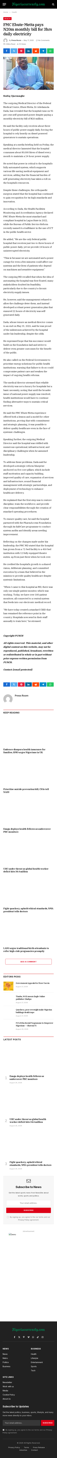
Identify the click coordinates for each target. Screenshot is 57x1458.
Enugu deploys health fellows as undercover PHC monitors (27, 1077)
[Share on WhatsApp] (50, 50)
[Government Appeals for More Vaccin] (8, 986)
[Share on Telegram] (43, 50)
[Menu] (4, 4)
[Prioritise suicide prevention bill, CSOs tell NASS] (28, 771)
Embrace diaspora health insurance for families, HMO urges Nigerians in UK (24, 751)
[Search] (53, 4)
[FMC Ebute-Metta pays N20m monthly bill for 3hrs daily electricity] (28, 73)
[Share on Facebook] (6, 50)
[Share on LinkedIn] (28, 50)
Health (7, 19)
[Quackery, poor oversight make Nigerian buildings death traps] (8, 1012)
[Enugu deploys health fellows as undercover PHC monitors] (28, 811)
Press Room (16, 40)
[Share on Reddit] (35, 50)
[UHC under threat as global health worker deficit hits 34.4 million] (28, 851)
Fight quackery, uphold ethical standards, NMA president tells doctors (30, 1163)
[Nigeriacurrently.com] (28, 4)
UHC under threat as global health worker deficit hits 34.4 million (26, 870)
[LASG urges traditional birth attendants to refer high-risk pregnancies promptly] (28, 930)
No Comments (44, 40)
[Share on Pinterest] (21, 50)
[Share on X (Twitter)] (14, 50)
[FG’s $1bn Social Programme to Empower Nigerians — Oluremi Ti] (8, 1025)
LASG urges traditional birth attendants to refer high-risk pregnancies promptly (26, 949)
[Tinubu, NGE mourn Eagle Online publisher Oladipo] (8, 999)
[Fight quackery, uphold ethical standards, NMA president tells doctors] (28, 891)
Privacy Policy (23, 1220)
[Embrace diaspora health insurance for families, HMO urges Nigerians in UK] (28, 732)
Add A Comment (28, 962)
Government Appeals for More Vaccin (32, 983)
